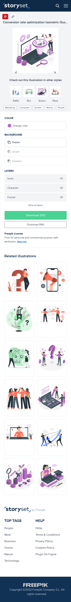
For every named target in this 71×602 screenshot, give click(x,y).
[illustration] (19, 279)
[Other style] (16, 91)
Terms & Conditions (48, 535)
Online (8, 548)
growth (38, 107)
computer (24, 107)
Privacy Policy (44, 541)
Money (49, 107)
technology (11, 561)
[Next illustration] (55, 73)
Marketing (10, 107)
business (10, 541)
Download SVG (35, 215)
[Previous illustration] (16, 73)
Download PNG (35, 224)
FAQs (39, 528)
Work (7, 535)
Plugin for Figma (46, 554)
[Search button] (57, 6)
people (61, 107)
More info (22, 241)
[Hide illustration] (61, 178)
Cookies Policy (45, 548)
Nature (8, 554)
